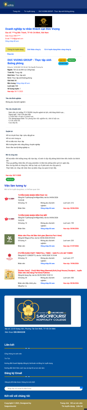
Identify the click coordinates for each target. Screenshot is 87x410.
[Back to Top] (85, 409)
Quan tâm (62, 60)
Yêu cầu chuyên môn (13, 109)
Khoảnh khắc (63, 63)
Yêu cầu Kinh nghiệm (13, 98)
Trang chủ (16, 11)
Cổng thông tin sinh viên (13, 354)
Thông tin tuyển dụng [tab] (15, 49)
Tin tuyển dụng (29, 11)
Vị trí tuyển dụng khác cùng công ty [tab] (57, 49)
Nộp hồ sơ (71, 60)
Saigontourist (10, 406)
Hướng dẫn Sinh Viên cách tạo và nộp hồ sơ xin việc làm (24, 368)
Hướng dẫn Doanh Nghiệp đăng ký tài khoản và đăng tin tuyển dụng (28, 363)
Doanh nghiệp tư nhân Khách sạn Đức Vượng (32, 29)
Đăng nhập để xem (12, 41)
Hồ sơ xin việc (76, 403)
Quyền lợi (9, 131)
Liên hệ (79, 406)
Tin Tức (7, 358)
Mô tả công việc (12, 155)
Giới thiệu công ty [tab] (34, 49)
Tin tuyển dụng (68, 406)
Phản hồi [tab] (10, 54)
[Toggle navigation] (82, 4)
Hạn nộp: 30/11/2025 (13, 175)
